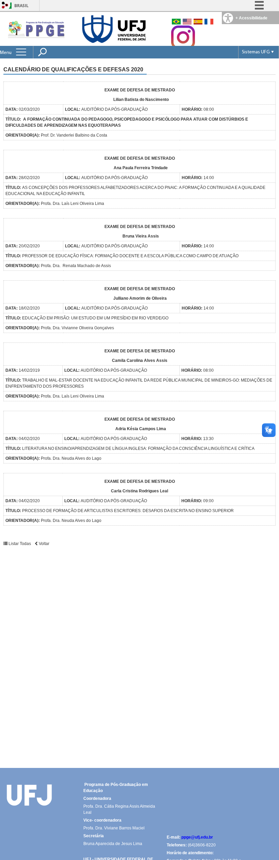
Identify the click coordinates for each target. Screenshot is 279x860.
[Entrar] (5, 5)
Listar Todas (19, 543)
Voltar (43, 543)
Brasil (21, 5)
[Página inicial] (35, 29)
